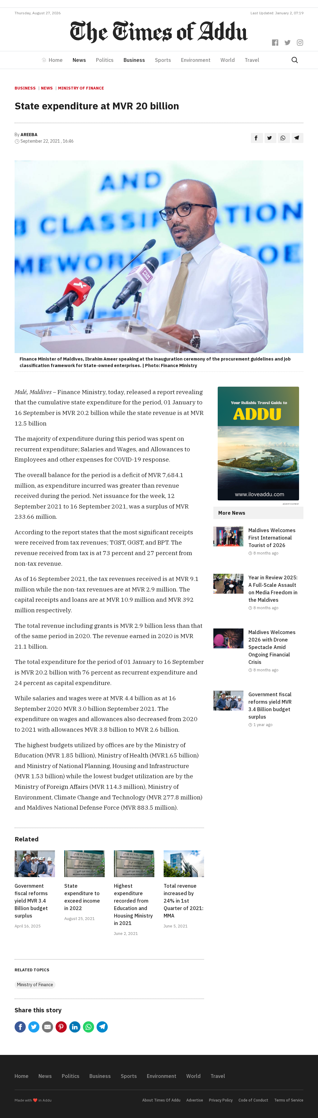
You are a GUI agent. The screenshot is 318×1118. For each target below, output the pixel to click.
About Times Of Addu (161, 1100)
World (227, 60)
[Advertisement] (258, 791)
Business (134, 60)
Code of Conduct (253, 1100)
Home (56, 60)
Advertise (194, 1100)
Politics (105, 60)
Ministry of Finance (81, 88)
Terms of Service (288, 1100)
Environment (196, 60)
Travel (252, 60)
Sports (163, 60)
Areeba (29, 134)
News (79, 60)
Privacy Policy (221, 1100)
